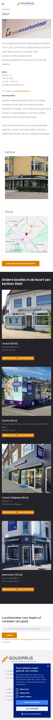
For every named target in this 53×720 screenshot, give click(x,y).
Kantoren (6, 9)
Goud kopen (12, 693)
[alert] (32, 691)
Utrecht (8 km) (10, 343)
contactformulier (21, 91)
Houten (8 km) (9, 420)
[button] (32, 714)
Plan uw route (25, 358)
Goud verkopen (13, 689)
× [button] (48, 666)
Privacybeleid (12, 696)
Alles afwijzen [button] (32, 709)
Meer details (9, 358)
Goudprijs (10, 671)
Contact (10, 700)
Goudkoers (11, 674)
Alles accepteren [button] (32, 702)
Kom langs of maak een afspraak (20, 264)
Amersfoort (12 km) (12, 574)
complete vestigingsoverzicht (24, 639)
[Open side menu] (3, 4)
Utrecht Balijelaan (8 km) (15, 497)
